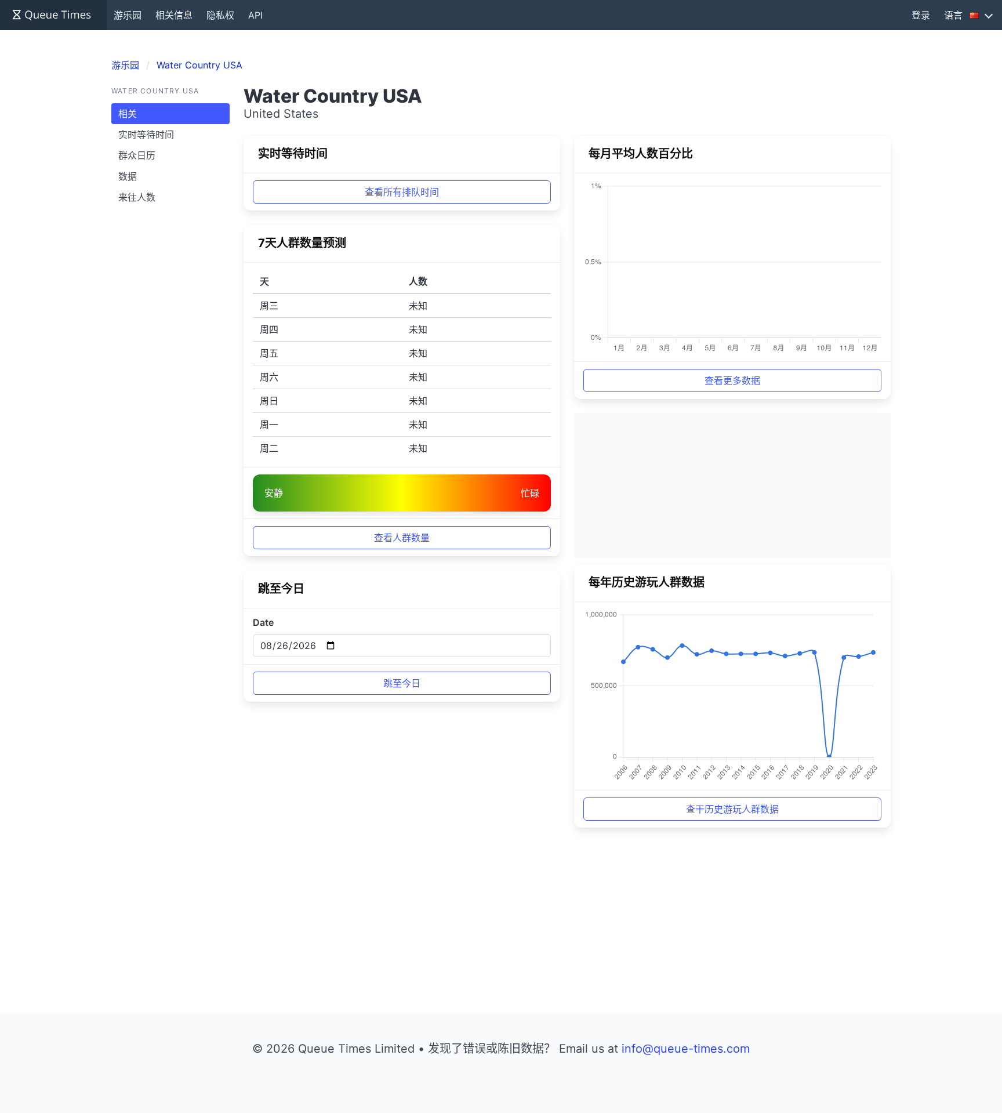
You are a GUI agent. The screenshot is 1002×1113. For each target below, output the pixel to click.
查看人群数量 (402, 537)
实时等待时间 (146, 134)
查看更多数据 (732, 380)
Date (263, 622)
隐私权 (220, 15)
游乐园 (127, 15)
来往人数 (136, 197)
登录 (921, 15)
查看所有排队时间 (402, 192)
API (255, 15)
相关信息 (174, 15)
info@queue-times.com (686, 1049)
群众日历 (136, 155)
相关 (127, 113)
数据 (127, 176)
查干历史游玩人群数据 (732, 809)
